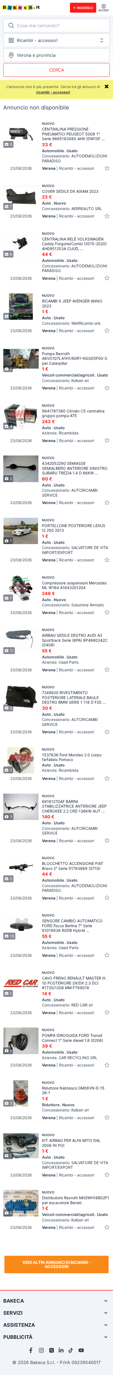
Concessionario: (74, 158)
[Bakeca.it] (34, 7)
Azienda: (60, 433)
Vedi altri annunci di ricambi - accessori (56, 1264)
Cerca (56, 70)
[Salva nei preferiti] (107, 168)
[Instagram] (41, 1350)
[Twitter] (51, 1350)
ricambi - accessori (53, 92)
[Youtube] (81, 1350)
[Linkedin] (61, 1350)
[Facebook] (32, 1350)
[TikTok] (71, 1350)
